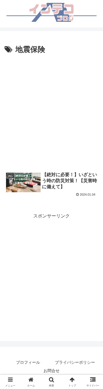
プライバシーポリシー (75, 362)
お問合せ (51, 370)
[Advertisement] (51, 110)
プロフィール (28, 362)
